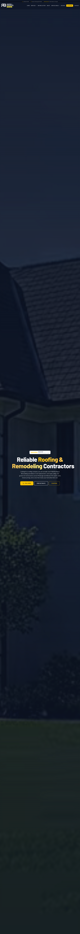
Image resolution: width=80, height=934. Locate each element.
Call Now (28, 483)
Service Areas (54, 5)
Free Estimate (41, 483)
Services (33, 5)
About (48, 5)
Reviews (63, 5)
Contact (76, 5)
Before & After (42, 5)
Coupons (69, 5)
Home (28, 5)
